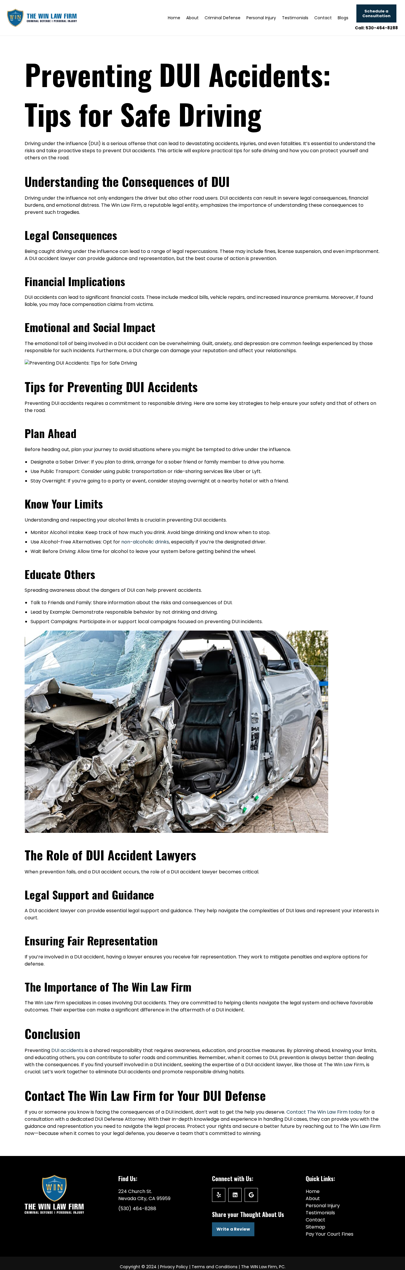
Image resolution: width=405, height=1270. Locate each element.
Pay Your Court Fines (329, 1234)
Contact (315, 1219)
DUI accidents (67, 1050)
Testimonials (320, 1212)
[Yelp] (218, 1195)
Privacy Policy (174, 1267)
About (313, 1198)
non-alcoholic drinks (145, 541)
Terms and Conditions (214, 1267)
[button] (242, 17)
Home (313, 1191)
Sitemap (315, 1227)
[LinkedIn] (235, 1195)
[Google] (251, 1195)
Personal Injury (323, 1205)
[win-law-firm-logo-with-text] (42, 18)
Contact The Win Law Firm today (324, 1112)
